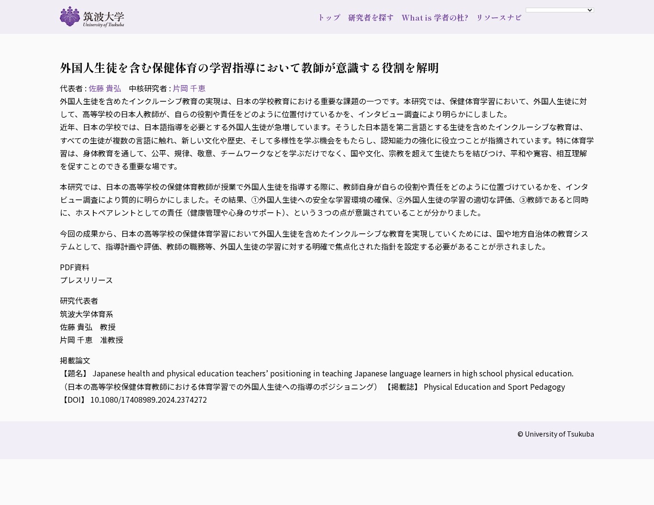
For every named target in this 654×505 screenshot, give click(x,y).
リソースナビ (499, 17)
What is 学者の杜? (435, 17)
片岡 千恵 (189, 88)
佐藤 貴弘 (105, 88)
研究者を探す (371, 17)
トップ (328, 17)
